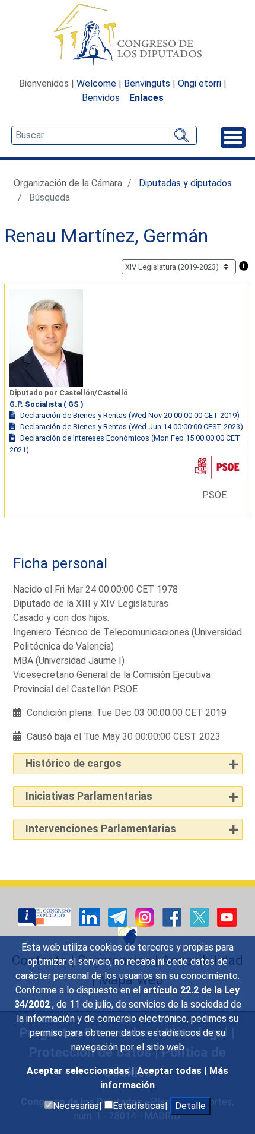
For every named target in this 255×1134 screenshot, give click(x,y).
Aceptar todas (170, 1070)
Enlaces (146, 97)
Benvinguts (147, 83)
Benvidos (101, 97)
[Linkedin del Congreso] (90, 916)
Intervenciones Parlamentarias (101, 829)
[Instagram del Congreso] (146, 916)
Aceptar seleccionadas (79, 1070)
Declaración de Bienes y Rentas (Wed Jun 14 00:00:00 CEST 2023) (131, 426)
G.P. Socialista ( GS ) (46, 404)
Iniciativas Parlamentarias (89, 796)
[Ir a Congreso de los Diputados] (127, 34)
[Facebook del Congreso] (173, 916)
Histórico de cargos (74, 763)
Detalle (190, 1105)
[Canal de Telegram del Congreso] (118, 916)
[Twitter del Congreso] (200, 916)
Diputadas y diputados (185, 183)
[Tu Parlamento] (45, 916)
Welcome (96, 83)
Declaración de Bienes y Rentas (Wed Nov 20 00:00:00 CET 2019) (130, 415)
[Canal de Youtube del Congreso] (227, 916)
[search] (104, 135)
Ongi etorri (199, 83)
